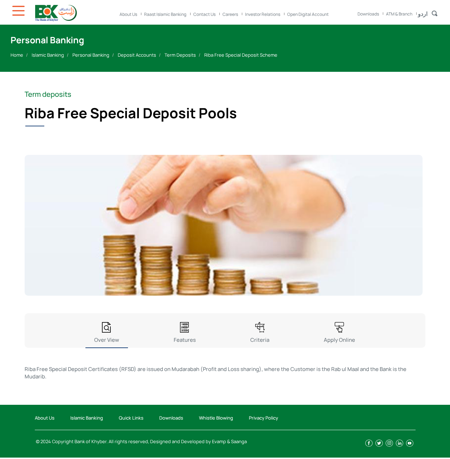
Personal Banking (90, 55)
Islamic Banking (48, 55)
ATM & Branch (399, 14)
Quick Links (131, 418)
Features (185, 340)
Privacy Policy (263, 418)
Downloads (368, 14)
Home (17, 55)
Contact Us (204, 14)
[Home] (73, 13)
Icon (19, 11)
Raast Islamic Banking (165, 14)
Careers (230, 14)
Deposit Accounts (137, 55)
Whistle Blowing (216, 418)
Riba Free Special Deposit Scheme (240, 55)
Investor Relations (262, 14)
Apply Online (339, 340)
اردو (423, 14)
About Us (128, 14)
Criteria (259, 340)
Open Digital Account (308, 14)
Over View (106, 340)
